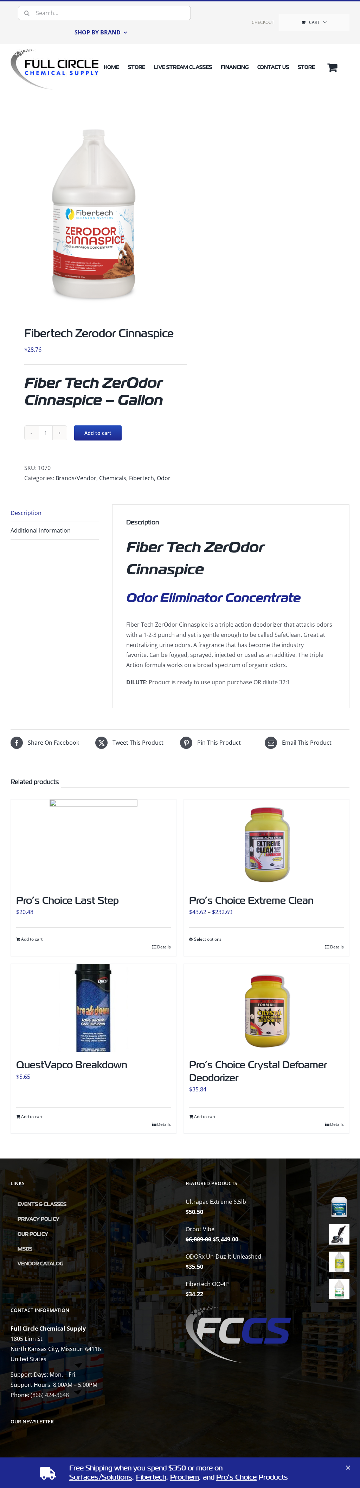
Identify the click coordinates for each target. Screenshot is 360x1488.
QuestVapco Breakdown (71, 1065)
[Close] (348, 1467)
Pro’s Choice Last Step (67, 900)
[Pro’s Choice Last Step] (93, 843)
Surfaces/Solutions (100, 1477)
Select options (207, 939)
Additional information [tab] (41, 530)
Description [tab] (26, 513)
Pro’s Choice (236, 1477)
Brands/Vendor (76, 478)
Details (164, 947)
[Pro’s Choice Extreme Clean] (266, 843)
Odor (164, 478)
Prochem (184, 1477)
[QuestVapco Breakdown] (93, 1008)
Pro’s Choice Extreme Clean (251, 900)
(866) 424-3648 (50, 1395)
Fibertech (141, 478)
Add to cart (97, 433)
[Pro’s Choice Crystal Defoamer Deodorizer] (266, 1008)
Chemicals (112, 478)
